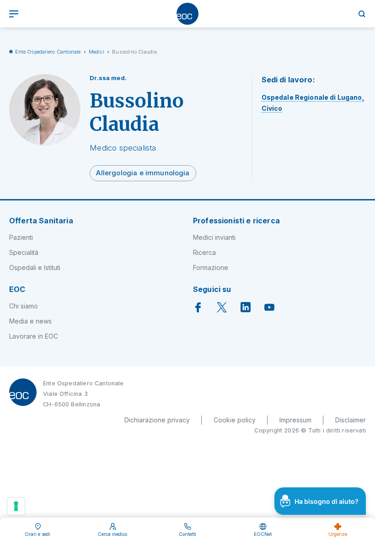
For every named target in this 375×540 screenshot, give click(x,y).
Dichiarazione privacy (157, 420)
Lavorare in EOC (33, 336)
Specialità (23, 252)
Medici (96, 52)
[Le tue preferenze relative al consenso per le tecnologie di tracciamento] (16, 506)
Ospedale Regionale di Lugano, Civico (313, 102)
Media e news (30, 321)
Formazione (210, 267)
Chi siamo (23, 306)
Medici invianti (214, 237)
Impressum (295, 420)
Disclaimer (350, 420)
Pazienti (21, 237)
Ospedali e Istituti (34, 267)
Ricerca (204, 252)
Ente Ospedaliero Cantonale (48, 52)
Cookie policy (235, 420)
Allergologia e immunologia (142, 173)
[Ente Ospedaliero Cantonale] (187, 14)
